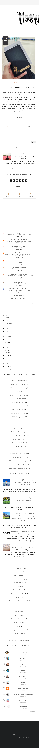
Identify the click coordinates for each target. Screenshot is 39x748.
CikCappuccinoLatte (19, 267)
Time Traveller (23, 652)
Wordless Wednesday (18, 622)
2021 (6, 334)
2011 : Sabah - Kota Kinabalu (18, 435)
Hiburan (18, 586)
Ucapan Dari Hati (18, 582)
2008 (6, 369)
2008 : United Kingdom (19, 380)
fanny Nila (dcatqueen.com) (23, 694)
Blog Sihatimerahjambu (19, 274)
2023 (6, 328)
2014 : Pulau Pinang (18, 450)
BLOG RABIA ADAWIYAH (19, 261)
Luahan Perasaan (18, 611)
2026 (6, 315)
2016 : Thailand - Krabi (18, 398)
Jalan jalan (19, 262)
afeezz (25, 154)
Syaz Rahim (23, 700)
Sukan (18, 604)
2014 (6, 353)
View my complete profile (20, 169)
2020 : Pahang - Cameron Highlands (19, 461)
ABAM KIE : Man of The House (19, 289)
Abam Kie (23, 658)
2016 (6, 347)
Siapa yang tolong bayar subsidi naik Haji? (19, 290)
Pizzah (23, 664)
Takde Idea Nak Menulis (18, 619)
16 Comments (30, 126)
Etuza (23, 682)
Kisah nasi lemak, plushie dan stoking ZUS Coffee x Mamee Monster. (19, 255)
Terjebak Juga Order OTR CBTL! (19, 283)
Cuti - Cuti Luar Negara (18, 593)
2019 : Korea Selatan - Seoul (18, 406)
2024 (6, 320)
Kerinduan (18, 615)
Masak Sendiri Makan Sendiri (18, 601)
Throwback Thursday (18, 633)
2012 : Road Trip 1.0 (18, 439)
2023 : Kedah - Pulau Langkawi (18, 468)
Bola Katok (19, 253)
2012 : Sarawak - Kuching (18, 442)
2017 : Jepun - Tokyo (18, 402)
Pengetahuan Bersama (18, 630)
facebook (19, 196)
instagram (8, 196)
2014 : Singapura (19, 391)
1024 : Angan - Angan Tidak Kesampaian (19, 87)
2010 (6, 363)
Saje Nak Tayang (18, 590)
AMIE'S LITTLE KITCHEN (19, 239)
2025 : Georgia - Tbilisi (18, 417)
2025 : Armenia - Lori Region (18, 413)
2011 (6, 361)
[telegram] (7, 127)
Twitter (30, 196)
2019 (6, 339)
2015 (6, 350)
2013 (6, 355)
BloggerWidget (31, 711)
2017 (6, 345)
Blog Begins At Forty (19, 246)
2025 (6, 318)
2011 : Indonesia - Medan (18, 384)
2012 (6, 358)
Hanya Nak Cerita (19, 82)
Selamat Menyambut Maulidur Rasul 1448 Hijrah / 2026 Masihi (19, 276)
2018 (6, 342)
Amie (23, 670)
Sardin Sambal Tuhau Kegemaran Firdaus (19, 241)
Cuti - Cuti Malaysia (18, 579)
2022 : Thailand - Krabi (18, 409)
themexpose (21, 732)
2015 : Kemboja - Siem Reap (18, 395)
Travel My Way (19, 295)
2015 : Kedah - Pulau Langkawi (19, 453)
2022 (6, 331)
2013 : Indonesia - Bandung (19, 388)
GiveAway (19, 637)
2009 (6, 366)
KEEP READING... (18, 117)
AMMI (19, 233)
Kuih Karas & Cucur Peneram (19, 269)
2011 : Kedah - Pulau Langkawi (19, 432)
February (9, 323)
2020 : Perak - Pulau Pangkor (18, 464)
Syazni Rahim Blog (19, 282)
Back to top (22, 737)
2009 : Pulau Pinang (19, 428)
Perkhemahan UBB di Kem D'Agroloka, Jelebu (19, 234)
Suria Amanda (23, 688)
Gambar (18, 597)
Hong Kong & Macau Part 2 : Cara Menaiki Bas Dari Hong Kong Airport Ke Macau (19, 297)
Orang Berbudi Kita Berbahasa (18, 640)
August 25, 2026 (19, 247)
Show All (34, 303)
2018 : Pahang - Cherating (18, 457)
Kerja (18, 608)
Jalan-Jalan (18, 572)
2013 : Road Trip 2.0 (18, 446)
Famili (18, 626)
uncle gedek (23, 676)
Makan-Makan (18, 575)
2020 (6, 336)
